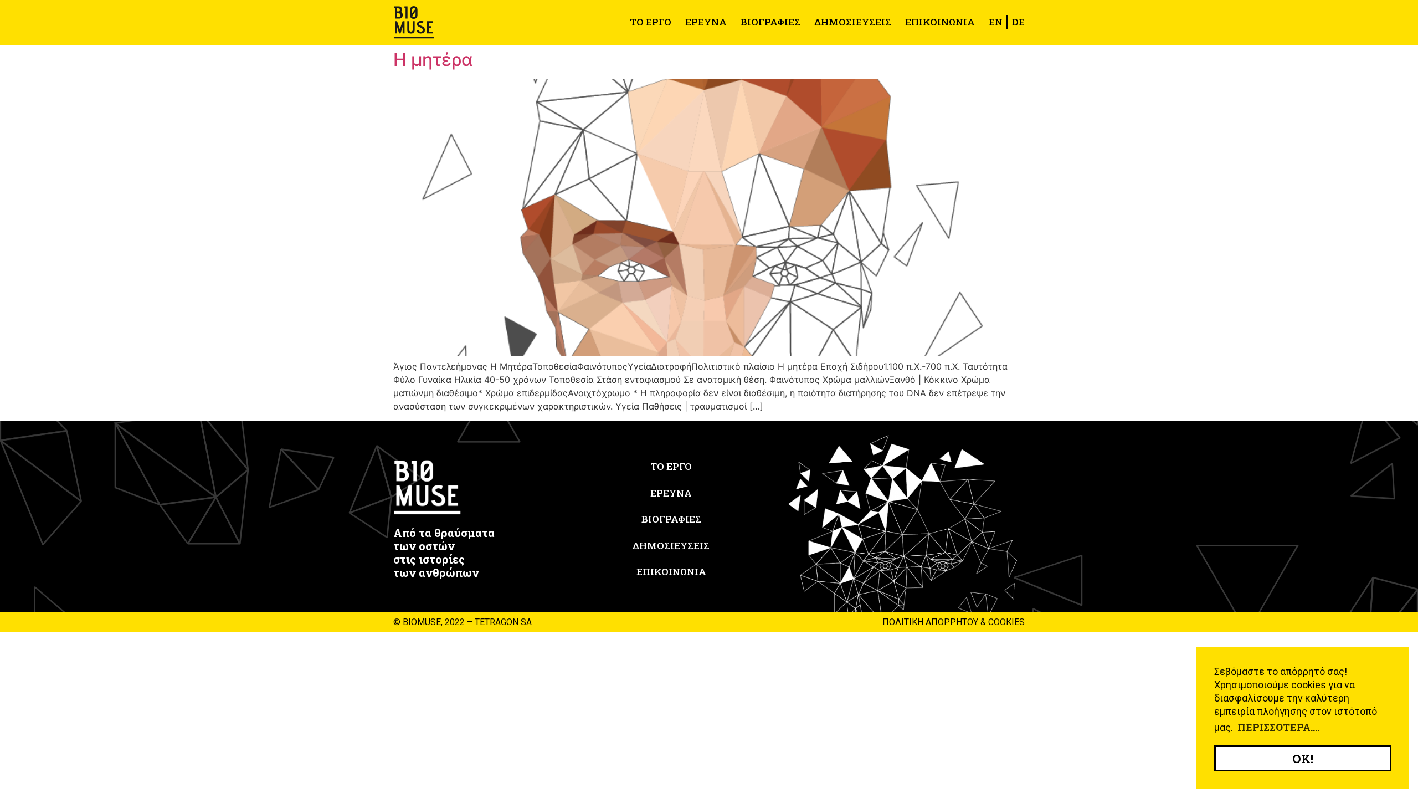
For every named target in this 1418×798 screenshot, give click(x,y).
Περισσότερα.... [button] (1278, 727)
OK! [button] (1302, 758)
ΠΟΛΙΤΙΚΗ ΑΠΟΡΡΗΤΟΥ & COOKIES (953, 622)
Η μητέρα (433, 59)
